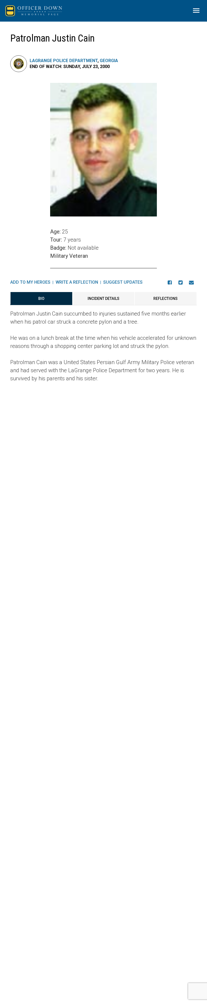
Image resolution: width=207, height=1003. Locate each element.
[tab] (41, 298)
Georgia (109, 60)
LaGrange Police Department (64, 60)
